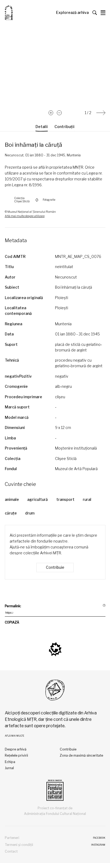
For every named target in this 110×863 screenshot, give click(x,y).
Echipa (10, 762)
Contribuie (55, 567)
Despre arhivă (15, 749)
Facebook (99, 838)
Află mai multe (14, 735)
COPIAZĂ (12, 622)
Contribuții (64, 127)
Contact (11, 851)
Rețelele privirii (16, 755)
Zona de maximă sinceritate (81, 755)
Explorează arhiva (72, 12)
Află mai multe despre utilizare (25, 216)
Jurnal (9, 768)
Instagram (98, 844)
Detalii (42, 127)
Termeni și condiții (19, 845)
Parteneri (12, 838)
